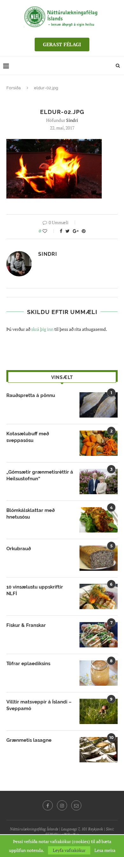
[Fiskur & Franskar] (98, 634)
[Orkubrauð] (98, 558)
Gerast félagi (62, 44)
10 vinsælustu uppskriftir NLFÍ (34, 590)
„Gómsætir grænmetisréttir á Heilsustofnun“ (39, 475)
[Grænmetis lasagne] (98, 749)
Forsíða (13, 87)
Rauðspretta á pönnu (30, 395)
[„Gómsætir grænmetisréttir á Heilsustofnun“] (98, 481)
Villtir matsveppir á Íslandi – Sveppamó (39, 705)
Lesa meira (104, 850)
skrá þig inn (42, 329)
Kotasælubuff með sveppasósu (27, 437)
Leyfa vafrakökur (69, 850)
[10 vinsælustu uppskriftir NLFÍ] (98, 596)
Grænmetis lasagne (29, 740)
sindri (72, 120)
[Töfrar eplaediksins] (98, 673)
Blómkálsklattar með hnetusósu (30, 513)
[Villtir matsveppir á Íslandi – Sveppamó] (98, 711)
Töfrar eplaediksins (28, 663)
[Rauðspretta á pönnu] (98, 405)
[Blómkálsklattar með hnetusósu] (98, 519)
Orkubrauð (18, 548)
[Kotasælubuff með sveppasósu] (98, 443)
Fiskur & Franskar (26, 625)
